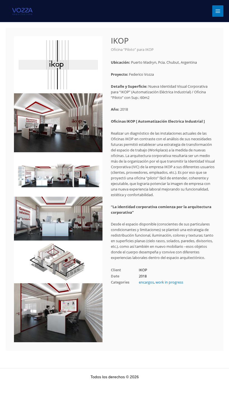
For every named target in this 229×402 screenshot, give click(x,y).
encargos (146, 282)
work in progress (169, 282)
